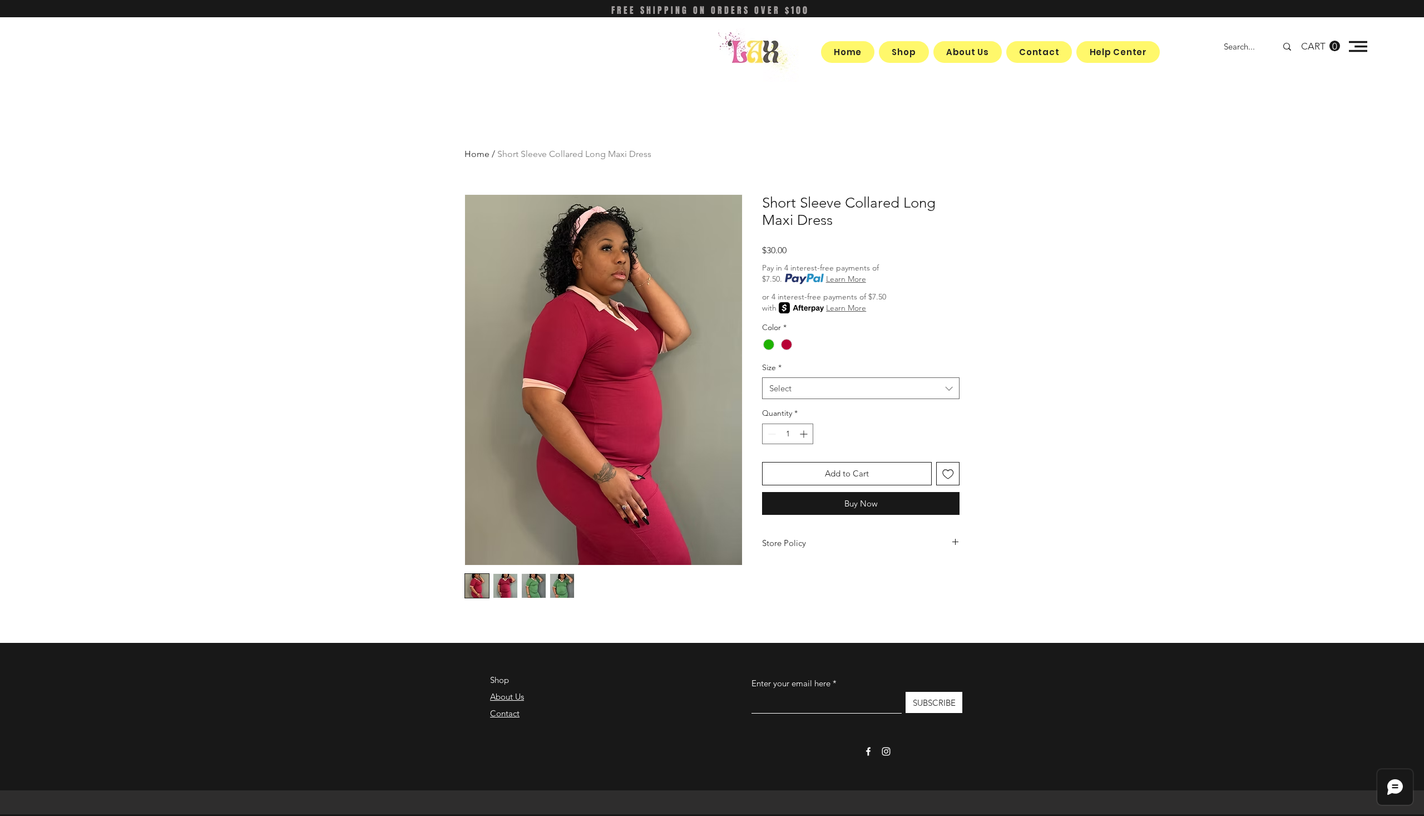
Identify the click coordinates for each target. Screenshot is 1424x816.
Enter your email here (790, 683)
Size (772, 367)
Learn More (846, 279)
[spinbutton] (788, 434)
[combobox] (861, 388)
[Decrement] (771, 434)
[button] (1320, 46)
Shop (499, 680)
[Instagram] (886, 751)
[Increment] (805, 434)
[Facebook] (868, 751)
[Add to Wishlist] (948, 474)
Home (477, 154)
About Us (507, 696)
